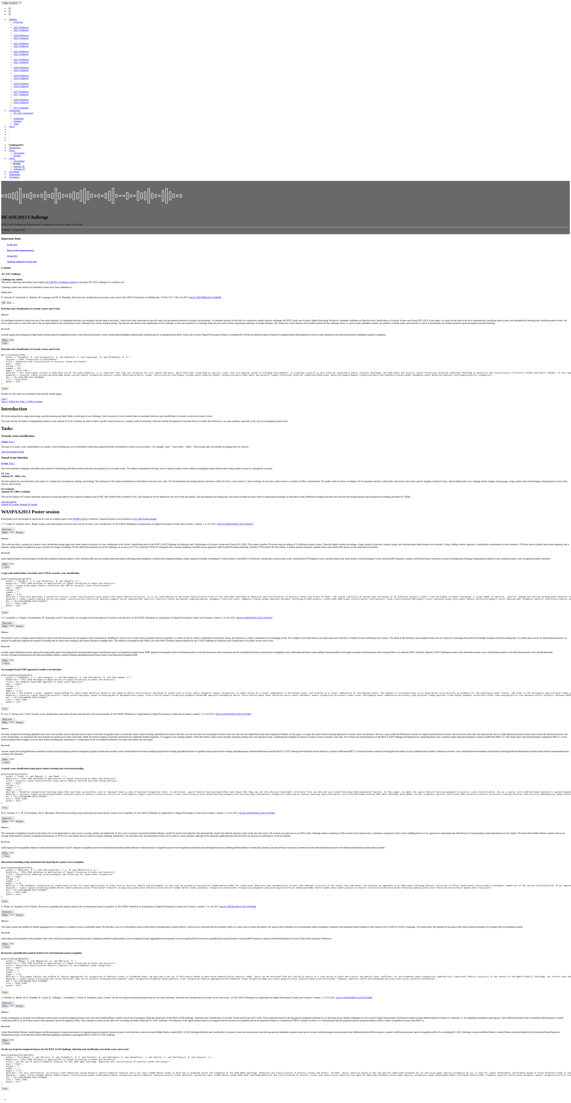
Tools (16, 124)
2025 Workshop (21, 27)
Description (19, 153)
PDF (9, 302)
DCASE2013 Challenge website (61, 282)
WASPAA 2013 (80, 519)
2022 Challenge (21, 54)
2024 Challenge (21, 38)
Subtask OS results (28, 504)
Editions (13, 19)
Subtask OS (19, 169)
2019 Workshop (21, 75)
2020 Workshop (21, 67)
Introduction (15, 147)
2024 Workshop (21, 35)
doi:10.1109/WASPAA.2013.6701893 (233, 714)
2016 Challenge (21, 102)
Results (17, 155)
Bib (3, 303)
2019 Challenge (21, 78)
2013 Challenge (21, 108)
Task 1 (4, 399)
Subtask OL (19, 166)
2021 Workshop (21, 59)
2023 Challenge (21, 46)
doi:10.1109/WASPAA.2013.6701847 (254, 617)
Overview (18, 22)
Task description (9, 452)
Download (14, 172)
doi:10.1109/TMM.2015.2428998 (205, 297)
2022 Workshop (21, 51)
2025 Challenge (21, 30)
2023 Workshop (21, 43)
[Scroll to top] (8, 1099)
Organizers (14, 177)
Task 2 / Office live (10, 401)
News (12, 126)
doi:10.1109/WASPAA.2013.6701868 (354, 997)
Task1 (12, 150)
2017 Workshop (21, 91)
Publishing (18, 118)
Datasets (17, 121)
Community (15, 110)
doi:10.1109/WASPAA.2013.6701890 (238, 906)
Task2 (12, 158)
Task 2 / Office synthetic (31, 401)
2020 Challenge (21, 70)
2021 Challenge (21, 62)
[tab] (285, 528)
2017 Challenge (21, 94)
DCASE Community (23, 113)
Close (4, 388)
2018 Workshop (21, 83)
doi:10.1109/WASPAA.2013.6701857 (235, 524)
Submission (14, 174)
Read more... (8, 529)
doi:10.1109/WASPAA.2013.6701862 (257, 813)
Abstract (19, 532)
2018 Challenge (21, 86)
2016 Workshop (21, 100)
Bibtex (5, 340)
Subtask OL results (10, 504)
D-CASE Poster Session (145, 519)
